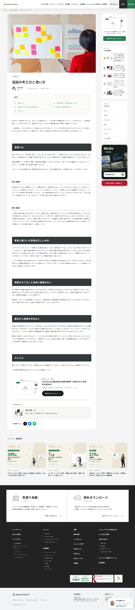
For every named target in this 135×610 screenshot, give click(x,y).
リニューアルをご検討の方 (93, 4)
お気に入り (115, 4)
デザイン (106, 111)
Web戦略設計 (17, 543)
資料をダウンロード (51, 393)
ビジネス (106, 134)
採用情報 (104, 4)
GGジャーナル (78, 558)
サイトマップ (43, 600)
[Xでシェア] (25, 423)
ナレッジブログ (14, 10)
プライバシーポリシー (18, 600)
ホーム (5, 10)
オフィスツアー (49, 569)
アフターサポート (18, 557)
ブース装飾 (107, 138)
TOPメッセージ (49, 555)
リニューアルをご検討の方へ (108, 530)
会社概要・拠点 (49, 558)
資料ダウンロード (105, 549)
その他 (105, 115)
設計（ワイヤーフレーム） (21, 546)
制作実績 (67, 4)
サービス (52, 4)
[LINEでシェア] (34, 423)
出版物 (46, 563)
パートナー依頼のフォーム (107, 558)
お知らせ (77, 554)
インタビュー (75, 4)
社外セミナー (78, 549)
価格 (75, 530)
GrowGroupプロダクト (51, 542)
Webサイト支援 (49, 536)
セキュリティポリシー (32, 600)
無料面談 (103, 546)
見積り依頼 (131, 4)
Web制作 (47, 533)
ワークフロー (60, 4)
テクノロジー (107, 120)
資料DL (123, 4)
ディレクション (108, 129)
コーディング (17, 551)
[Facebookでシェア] (30, 423)
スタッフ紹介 (48, 561)
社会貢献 (47, 566)
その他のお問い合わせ (106, 551)
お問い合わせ (103, 539)
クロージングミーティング (21, 554)
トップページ (16, 530)
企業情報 (82, 4)
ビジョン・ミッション (50, 552)
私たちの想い (45, 4)
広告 (105, 124)
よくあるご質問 (104, 534)
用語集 (76, 563)
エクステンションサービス (52, 539)
